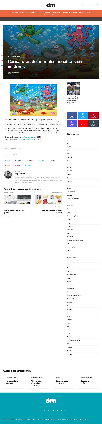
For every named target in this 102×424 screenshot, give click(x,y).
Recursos (6, 207)
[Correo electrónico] (61, 410)
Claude (69, 174)
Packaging (65, 12)
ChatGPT (69, 171)
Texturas (69, 326)
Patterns (69, 278)
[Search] (97, 5)
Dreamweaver (71, 191)
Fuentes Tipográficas (31, 12)
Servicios (69, 316)
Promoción (70, 285)
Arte (68, 153)
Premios (69, 281)
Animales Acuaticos (29, 137)
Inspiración (70, 236)
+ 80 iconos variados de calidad (52, 211)
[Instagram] (40, 410)
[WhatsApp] (65, 410)
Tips (68, 330)
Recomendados (71, 288)
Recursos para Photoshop (76, 12)
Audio (68, 160)
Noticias (69, 261)
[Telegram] (49, 410)
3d (67, 143)
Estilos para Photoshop (17, 12)
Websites (69, 351)
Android (69, 146)
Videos (69, 344)
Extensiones (70, 205)
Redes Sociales (71, 299)
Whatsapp (69, 354)
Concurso (69, 178)
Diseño (69, 188)
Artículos (69, 157)
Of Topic (69, 264)
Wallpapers (70, 347)
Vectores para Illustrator (51, 15)
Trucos (69, 333)
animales (13, 148)
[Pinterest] (44, 410)
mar (20, 148)
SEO (68, 312)
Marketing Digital (71, 247)
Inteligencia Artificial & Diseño (75, 240)
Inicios (68, 233)
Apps (68, 150)
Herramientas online (44, 12)
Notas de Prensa (71, 257)
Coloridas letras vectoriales (62, 382)
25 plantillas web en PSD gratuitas (14, 211)
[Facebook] (36, 410)
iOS (68, 243)
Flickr (68, 209)
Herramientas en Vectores (12, 382)
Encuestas (69, 195)
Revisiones (70, 306)
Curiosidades (70, 181)
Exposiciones (70, 202)
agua (6, 148)
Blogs (68, 164)
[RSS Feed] (53, 410)
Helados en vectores (85, 382)
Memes (69, 250)
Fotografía (70, 212)
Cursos (69, 185)
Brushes (69, 167)
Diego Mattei (15, 72)
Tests (68, 323)
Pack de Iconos (56, 12)
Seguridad (69, 309)
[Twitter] (57, 410)
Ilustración (70, 229)
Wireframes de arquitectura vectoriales (36, 383)
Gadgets (69, 219)
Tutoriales (88, 12)
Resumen (69, 302)
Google (69, 223)
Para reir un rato (71, 274)
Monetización (70, 254)
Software (69, 319)
